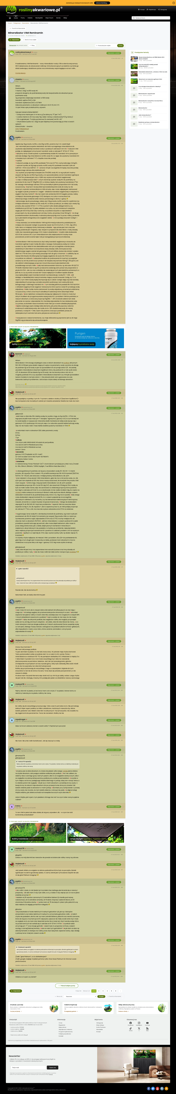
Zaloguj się (12, 45)
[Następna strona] (120, 991)
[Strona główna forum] (9, 18)
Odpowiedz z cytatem (114, 53)
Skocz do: (60, 996)
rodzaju (65, 771)
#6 (122, 413)
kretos (18, 806)
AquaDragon (20, 719)
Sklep (65, 18)
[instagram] (162, 1090)
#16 (122, 854)
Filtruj (33, 45)
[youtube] (158, 1090)
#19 (122, 945)
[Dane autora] (123, 53)
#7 (122, 567)
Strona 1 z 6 (86, 991)
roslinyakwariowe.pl (23, 52)
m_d (25, 1035)
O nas (60, 1023)
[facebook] (149, 1089)
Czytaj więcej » (20, 73)
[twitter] (153, 1090)
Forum (10, 23)
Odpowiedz (15, 40)
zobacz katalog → (102, 3)
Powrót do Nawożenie (18, 28)
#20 (122, 976)
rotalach (18, 492)
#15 (122, 812)
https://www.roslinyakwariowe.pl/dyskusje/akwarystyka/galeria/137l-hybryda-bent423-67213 (39, 387)
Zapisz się (52, 1067)
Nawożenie (25, 23)
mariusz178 (19, 684)
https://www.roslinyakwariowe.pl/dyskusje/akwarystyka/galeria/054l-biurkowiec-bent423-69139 (40, 386)
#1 (122, 58)
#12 (122, 725)
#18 (122, 887)
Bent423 (18, 354)
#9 (122, 646)
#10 (122, 690)
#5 (122, 398)
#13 (122, 740)
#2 (122, 85)
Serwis (58, 18)
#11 (122, 705)
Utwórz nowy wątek (30, 40)
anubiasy (73, 552)
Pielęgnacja (17, 23)
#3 (122, 143)
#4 (122, 360)
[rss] (166, 1090)
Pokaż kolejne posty (68, 986)
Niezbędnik (39, 18)
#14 (122, 755)
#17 (122, 870)
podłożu (66, 363)
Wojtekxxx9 (19, 392)
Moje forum (49, 18)
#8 (122, 607)
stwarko (18, 79)
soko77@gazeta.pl (22, 129)
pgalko (18, 137)
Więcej (51, 1074)
